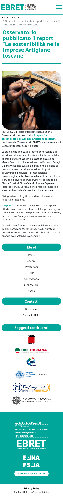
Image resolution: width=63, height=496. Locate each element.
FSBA (31, 273)
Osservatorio (31, 279)
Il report (6, 205)
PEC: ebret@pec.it (24, 435)
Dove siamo (31, 309)
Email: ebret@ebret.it (25, 432)
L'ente (31, 255)
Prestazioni (31, 267)
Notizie (15, 17)
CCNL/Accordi (31, 285)
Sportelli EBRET (31, 315)
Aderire (31, 261)
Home (5, 17)
